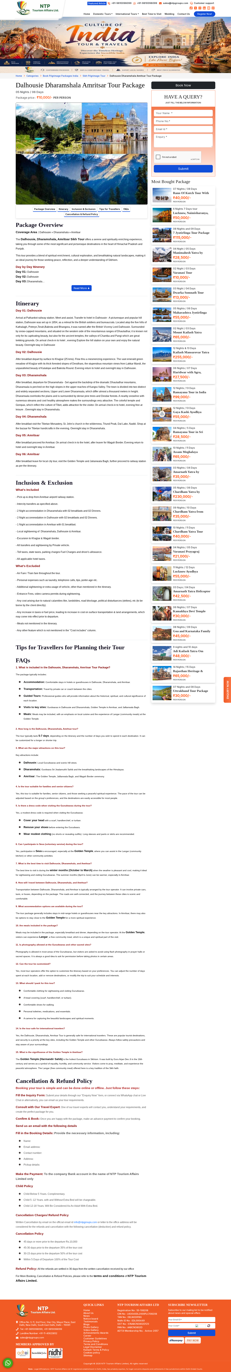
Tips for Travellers (109, 209)
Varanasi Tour (182, 272)
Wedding (169, 14)
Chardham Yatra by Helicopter (186, 493)
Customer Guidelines (95, 1338)
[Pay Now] (193, 1340)
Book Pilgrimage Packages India (60, 75)
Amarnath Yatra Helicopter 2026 (191, 593)
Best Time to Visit (151, 14)
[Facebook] (191, 8)
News (86, 1316)
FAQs (126, 209)
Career (87, 1335)
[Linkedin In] (204, 8)
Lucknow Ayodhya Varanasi (185, 573)
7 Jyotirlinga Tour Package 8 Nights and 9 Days (191, 234)
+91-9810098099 (146, 3)
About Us (88, 1313)
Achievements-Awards (95, 1333)
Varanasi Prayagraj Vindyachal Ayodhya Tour (190, 553)
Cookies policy (91, 1352)
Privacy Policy (91, 1341)
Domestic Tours (102, 14)
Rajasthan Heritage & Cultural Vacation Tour (188, 672)
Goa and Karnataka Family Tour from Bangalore (191, 633)
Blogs (86, 1324)
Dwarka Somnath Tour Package (188, 294)
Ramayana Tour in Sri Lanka (188, 433)
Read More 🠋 (82, 288)
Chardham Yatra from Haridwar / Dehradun (188, 513)
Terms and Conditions (95, 1344)
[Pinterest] (213, 8)
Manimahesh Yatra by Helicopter (188, 254)
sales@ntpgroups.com (175, 3)
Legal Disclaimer (92, 1347)
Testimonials (90, 1321)
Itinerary (63, 209)
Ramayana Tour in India (189, 392)
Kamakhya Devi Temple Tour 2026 (189, 613)
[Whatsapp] (8, 1363)
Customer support (204, 3)
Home (87, 14)
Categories (32, 75)
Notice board (90, 1318)
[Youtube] (208, 8)
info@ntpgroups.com (85, 1222)
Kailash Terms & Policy (96, 1350)
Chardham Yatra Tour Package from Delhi (188, 533)
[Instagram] (200, 8)
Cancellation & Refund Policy (81, 214)
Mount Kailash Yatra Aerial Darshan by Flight (190, 334)
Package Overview (44, 209)
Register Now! (204, 14)
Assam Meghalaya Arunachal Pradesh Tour (189, 453)
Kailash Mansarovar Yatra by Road (191, 354)
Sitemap (87, 1355)
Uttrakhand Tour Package (190, 691)
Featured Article (97, 3)
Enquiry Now (227, 690)
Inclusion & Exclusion (84, 209)
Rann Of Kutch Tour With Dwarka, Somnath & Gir (191, 194)
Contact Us (183, 14)
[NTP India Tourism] (39, 7)
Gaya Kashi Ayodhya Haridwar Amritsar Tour (190, 413)
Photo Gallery (91, 1327)
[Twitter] (195, 8)
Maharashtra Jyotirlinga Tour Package (190, 314)
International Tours (126, 14)
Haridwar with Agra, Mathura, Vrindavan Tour (190, 374)
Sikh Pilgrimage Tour (94, 75)
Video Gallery (91, 1330)
